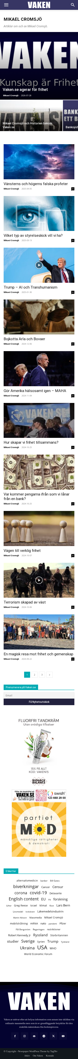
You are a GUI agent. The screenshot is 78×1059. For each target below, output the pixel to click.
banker (44, 880)
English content (24, 899)
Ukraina (27, 948)
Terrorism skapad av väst (25, 602)
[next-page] (49, 675)
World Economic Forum (38, 954)
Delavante (56, 893)
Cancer (45, 887)
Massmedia (35, 917)
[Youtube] (63, 1036)
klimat (43, 905)
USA (42, 947)
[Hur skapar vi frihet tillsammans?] (39, 420)
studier (13, 941)
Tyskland (65, 941)
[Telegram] (43, 1036)
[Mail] (34, 1036)
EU (43, 899)
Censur (57, 887)
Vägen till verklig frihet (22, 550)
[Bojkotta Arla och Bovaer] (39, 317)
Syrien (41, 941)
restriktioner (53, 929)
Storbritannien (59, 935)
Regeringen (38, 929)
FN (49, 899)
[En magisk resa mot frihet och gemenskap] (39, 632)
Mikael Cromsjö (11, 95)
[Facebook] (14, 1036)
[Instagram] (24, 1036)
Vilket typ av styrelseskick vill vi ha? (33, 235)
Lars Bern (63, 905)
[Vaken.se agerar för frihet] (39, 66)
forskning (60, 899)
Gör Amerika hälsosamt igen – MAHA (35, 391)
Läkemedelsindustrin (50, 911)
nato (43, 923)
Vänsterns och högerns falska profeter (36, 184)
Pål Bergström (23, 929)
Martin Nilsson (20, 917)
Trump (52, 941)
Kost (52, 905)
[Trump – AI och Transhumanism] (39, 265)
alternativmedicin (27, 880)
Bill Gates (55, 880)
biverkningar (26, 886)
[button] (6, 5)
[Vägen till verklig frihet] (39, 528)
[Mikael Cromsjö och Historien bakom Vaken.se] (31, 123)
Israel (33, 905)
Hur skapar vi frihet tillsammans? (31, 442)
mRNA (34, 923)
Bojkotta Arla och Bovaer (24, 339)
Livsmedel (18, 911)
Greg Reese (21, 905)
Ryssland (40, 935)
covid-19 (38, 893)
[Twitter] (53, 1036)
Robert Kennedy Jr (19, 935)
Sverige (28, 941)
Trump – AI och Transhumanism (30, 287)
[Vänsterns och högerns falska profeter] (39, 161)
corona (21, 893)
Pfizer (62, 923)
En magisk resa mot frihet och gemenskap (38, 654)
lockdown (30, 911)
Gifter (8, 905)
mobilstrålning (19, 923)
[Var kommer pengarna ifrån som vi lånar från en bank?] (39, 472)
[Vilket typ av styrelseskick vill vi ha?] (39, 213)
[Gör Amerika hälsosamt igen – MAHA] (39, 368)
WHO (53, 948)
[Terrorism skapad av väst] (39, 580)
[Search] (73, 5)
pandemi (53, 923)
